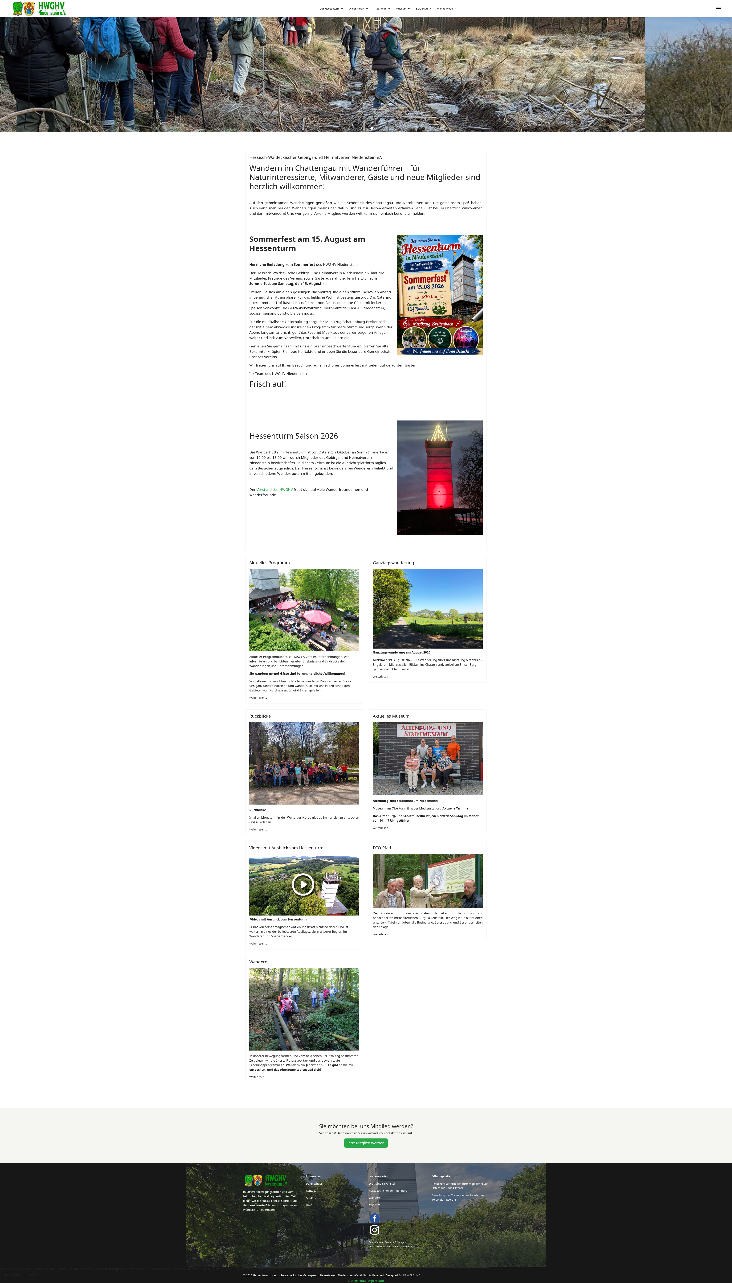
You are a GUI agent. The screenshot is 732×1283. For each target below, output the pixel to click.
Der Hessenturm (330, 8)
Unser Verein (356, 8)
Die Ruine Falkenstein (382, 1183)
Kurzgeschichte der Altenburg (388, 1190)
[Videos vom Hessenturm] (304, 885)
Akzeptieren (11, 1275)
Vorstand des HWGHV (275, 489)
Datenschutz (314, 1183)
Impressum (313, 1176)
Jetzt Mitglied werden (366, 1143)
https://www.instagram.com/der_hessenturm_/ (391, 1246)
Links (309, 1205)
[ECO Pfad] (428, 881)
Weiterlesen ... (258, 697)
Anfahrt (311, 1197)
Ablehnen (32, 1275)
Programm (380, 8)
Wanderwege (445, 8)
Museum (401, 8)
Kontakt (311, 1190)
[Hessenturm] (271, 1180)
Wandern (375, 1197)
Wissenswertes (378, 1176)
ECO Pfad (422, 8)
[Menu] (718, 8)
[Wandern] (304, 1009)
